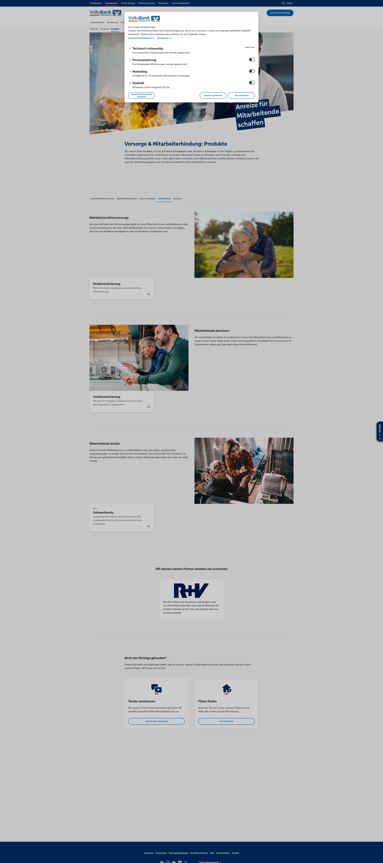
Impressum (163, 37)
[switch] (252, 59)
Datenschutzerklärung (140, 37)
